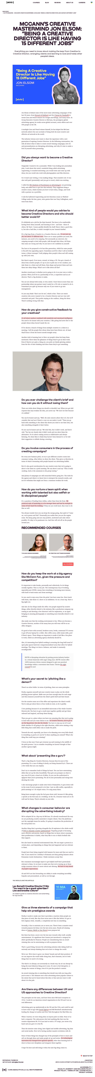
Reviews (57, 2)
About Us (69, 2)
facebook (14, 1060)
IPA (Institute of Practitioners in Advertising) (45, 185)
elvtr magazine (8, 13)
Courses (36, 2)
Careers (82, 2)
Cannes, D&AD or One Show (37, 930)
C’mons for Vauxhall (61, 115)
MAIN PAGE (6, 11)
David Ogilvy (43, 1009)
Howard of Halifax (41, 115)
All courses (68, 564)
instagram (6, 1060)
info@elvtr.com (17, 1062)
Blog (47, 2)
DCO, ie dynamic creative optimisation (36, 831)
